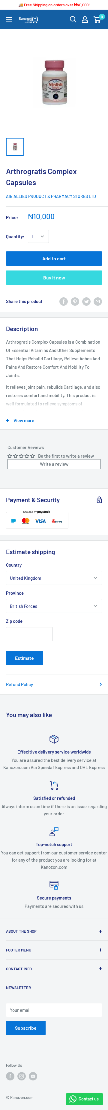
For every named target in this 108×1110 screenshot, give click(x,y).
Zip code (14, 621)
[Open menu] (9, 19)
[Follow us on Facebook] (10, 1076)
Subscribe (26, 1028)
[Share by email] (98, 301)
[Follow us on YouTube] (33, 1076)
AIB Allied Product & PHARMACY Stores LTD (51, 196)
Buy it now (54, 277)
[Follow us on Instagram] (21, 1076)
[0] (97, 19)
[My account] (85, 19)
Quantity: (15, 236)
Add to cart (54, 258)
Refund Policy (19, 684)
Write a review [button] (54, 464)
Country (14, 565)
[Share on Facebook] (63, 301)
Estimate (24, 658)
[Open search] (73, 19)
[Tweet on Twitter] (86, 301)
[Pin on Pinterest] (75, 301)
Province (15, 593)
